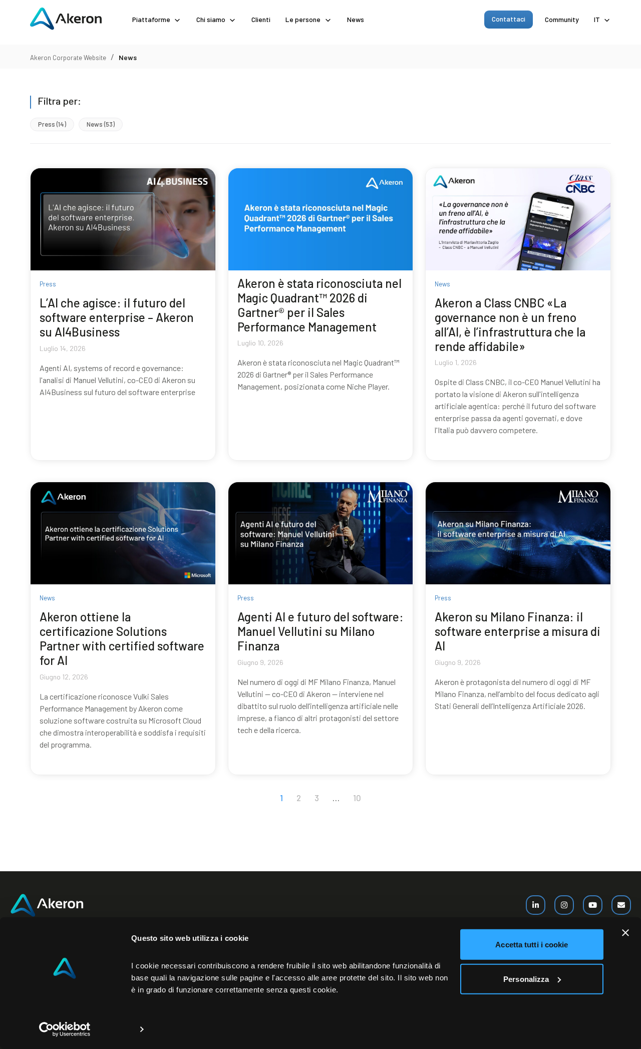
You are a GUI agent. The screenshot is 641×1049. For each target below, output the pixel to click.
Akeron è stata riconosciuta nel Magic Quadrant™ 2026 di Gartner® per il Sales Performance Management (319, 304)
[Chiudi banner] (625, 932)
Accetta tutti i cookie (531, 944)
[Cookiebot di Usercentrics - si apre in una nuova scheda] (65, 1029)
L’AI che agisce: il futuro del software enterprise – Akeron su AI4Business (117, 317)
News (355, 19)
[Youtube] (592, 905)
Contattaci (508, 19)
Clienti (260, 19)
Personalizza (526, 978)
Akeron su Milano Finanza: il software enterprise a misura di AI (517, 631)
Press (52, 124)
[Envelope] (621, 905)
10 (357, 798)
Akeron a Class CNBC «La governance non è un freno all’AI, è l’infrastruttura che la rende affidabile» (510, 324)
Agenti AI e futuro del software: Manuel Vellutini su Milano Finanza (320, 631)
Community (562, 19)
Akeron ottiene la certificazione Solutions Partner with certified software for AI (122, 638)
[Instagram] (564, 905)
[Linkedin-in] (535, 905)
